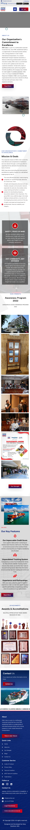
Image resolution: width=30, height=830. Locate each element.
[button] (15, 9)
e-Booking (26, 1)
